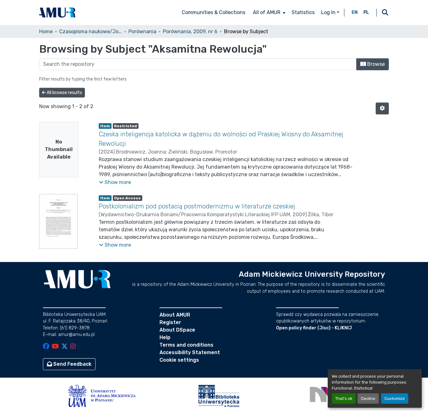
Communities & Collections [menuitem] (213, 12)
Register (170, 322)
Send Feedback (71, 364)
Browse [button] (375, 64)
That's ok (343, 398)
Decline (368, 398)
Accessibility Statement (189, 352)
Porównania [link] (142, 31)
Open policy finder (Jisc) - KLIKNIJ (314, 328)
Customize (394, 398)
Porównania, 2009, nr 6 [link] (190, 31)
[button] (57, 13)
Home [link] (46, 31)
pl (366, 12)
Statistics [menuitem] (303, 12)
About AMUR (174, 315)
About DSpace (177, 330)
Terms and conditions (186, 345)
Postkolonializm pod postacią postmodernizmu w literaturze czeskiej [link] (197, 206)
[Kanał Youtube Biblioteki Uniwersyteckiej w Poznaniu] (55, 347)
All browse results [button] (64, 92)
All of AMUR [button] (266, 12)
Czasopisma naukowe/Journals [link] (90, 31)
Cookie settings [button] (179, 360)
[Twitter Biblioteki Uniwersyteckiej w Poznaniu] (64, 347)
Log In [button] (329, 12)
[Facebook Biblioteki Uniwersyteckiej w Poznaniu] (46, 347)
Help (164, 337)
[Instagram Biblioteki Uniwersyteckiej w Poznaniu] (73, 347)
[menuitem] (268, 12)
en (355, 12)
